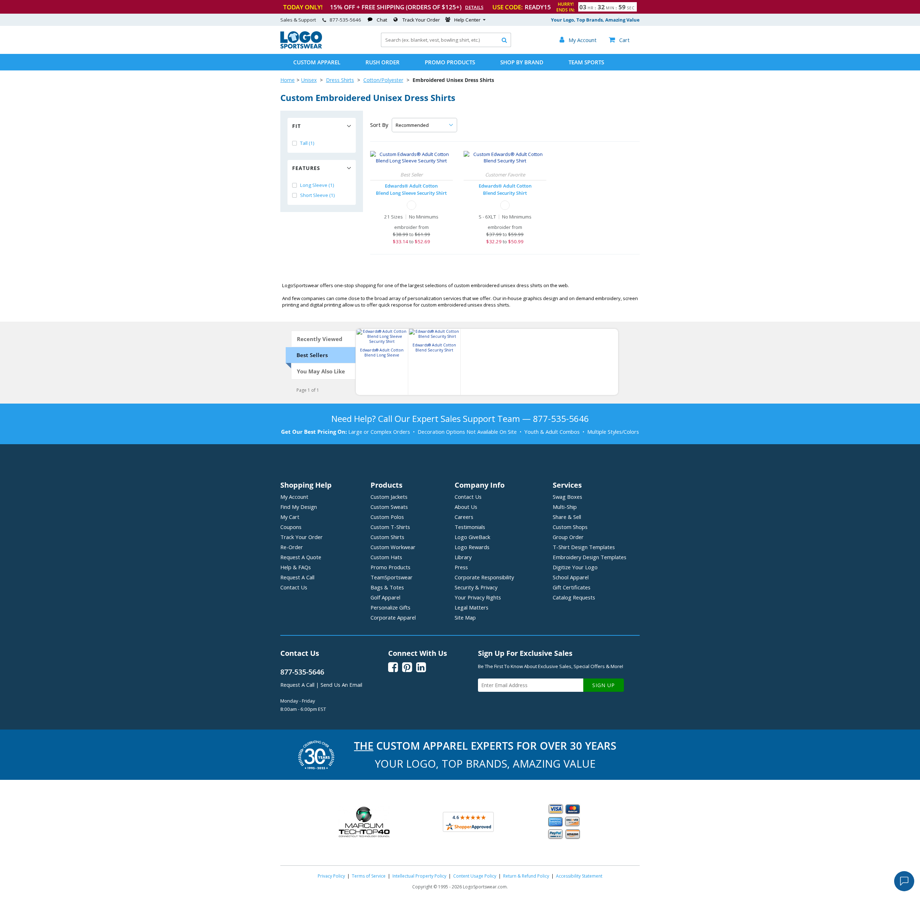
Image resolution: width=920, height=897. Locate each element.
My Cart (289, 516)
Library (463, 557)
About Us (466, 506)
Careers (464, 516)
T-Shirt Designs (584, 547)
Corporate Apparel (393, 617)
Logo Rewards (472, 547)
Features (306, 168)
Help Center (467, 20)
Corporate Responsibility (484, 577)
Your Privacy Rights (478, 597)
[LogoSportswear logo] (301, 46)
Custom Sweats (389, 506)
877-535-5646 (345, 20)
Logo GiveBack (472, 536)
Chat (382, 20)
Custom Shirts (387, 536)
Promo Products (450, 62)
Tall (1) (307, 143)
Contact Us (293, 587)
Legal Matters (471, 607)
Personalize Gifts (390, 607)
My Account (294, 496)
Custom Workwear (393, 547)
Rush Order (382, 62)
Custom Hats (386, 557)
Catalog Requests (574, 597)
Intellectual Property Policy (419, 876)
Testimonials (470, 526)
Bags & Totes (387, 587)
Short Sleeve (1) (317, 195)
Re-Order (291, 547)
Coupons (291, 526)
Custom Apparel (316, 62)
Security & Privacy (476, 587)
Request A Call (297, 577)
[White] (411, 205)
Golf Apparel (385, 597)
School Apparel (571, 577)
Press (461, 567)
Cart (619, 39)
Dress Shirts (340, 80)
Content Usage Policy (474, 876)
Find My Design (298, 506)
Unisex (309, 80)
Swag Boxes (567, 496)
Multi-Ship (565, 506)
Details (474, 7)
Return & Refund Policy (526, 876)
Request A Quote (300, 557)
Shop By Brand (521, 62)
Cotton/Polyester (383, 80)
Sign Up (603, 685)
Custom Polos (387, 516)
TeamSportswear (392, 577)
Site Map (465, 617)
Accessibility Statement (579, 876)
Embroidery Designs (589, 557)
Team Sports (586, 62)
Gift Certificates (571, 587)
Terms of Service (369, 876)
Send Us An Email (341, 684)
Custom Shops (570, 526)
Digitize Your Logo (575, 567)
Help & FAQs (295, 567)
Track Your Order (421, 20)
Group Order (568, 536)
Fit (296, 126)
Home (287, 80)
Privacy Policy (331, 876)
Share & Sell (567, 516)
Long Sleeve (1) (317, 185)
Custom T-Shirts (390, 526)
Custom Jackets (389, 496)
